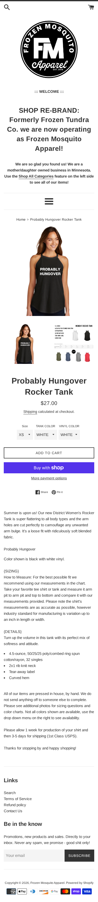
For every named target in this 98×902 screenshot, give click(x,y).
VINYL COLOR (69, 426)
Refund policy (15, 805)
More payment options (49, 478)
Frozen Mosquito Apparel (47, 883)
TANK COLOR (45, 426)
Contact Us (13, 811)
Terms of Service (18, 799)
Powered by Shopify (79, 883)
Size (25, 426)
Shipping (30, 412)
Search (10, 793)
